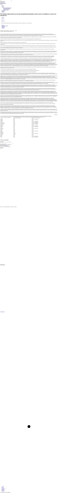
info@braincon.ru (2, 311)
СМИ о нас (3, 27)
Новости (3, 11)
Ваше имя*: (1, 141)
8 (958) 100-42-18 (3, 3)
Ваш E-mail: (1, 142)
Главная (3, 5)
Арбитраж (3, 26)
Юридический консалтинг (7, 8)
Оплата (3, 490)
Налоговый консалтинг (6, 9)
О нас (2, 6)
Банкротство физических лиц (7, 7)
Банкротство (3, 10)
